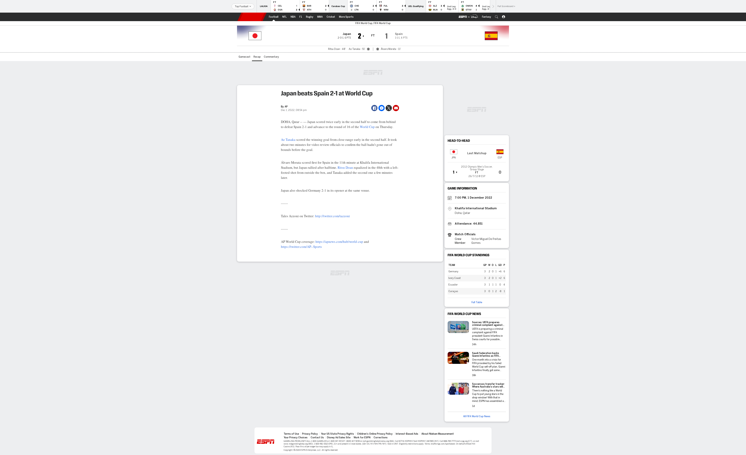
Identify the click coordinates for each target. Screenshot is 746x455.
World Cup (367, 127)
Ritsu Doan (345, 167)
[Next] (493, 6)
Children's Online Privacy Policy (375, 434)
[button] (496, 16)
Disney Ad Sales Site (338, 437)
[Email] (396, 108)
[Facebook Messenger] (381, 108)
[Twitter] (389, 108)
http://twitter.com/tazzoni (332, 216)
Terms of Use (291, 434)
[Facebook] (374, 108)
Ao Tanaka (288, 139)
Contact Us (317, 437)
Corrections (381, 437)
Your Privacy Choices (296, 437)
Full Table (476, 302)
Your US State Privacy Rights (337, 434)
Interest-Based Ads (407, 434)
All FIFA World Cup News (476, 416)
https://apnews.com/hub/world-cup (339, 241)
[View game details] (477, 170)
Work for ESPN (362, 437)
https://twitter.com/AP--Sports (301, 246)
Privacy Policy (310, 434)
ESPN (252, 17)
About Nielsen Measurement (437, 434)
